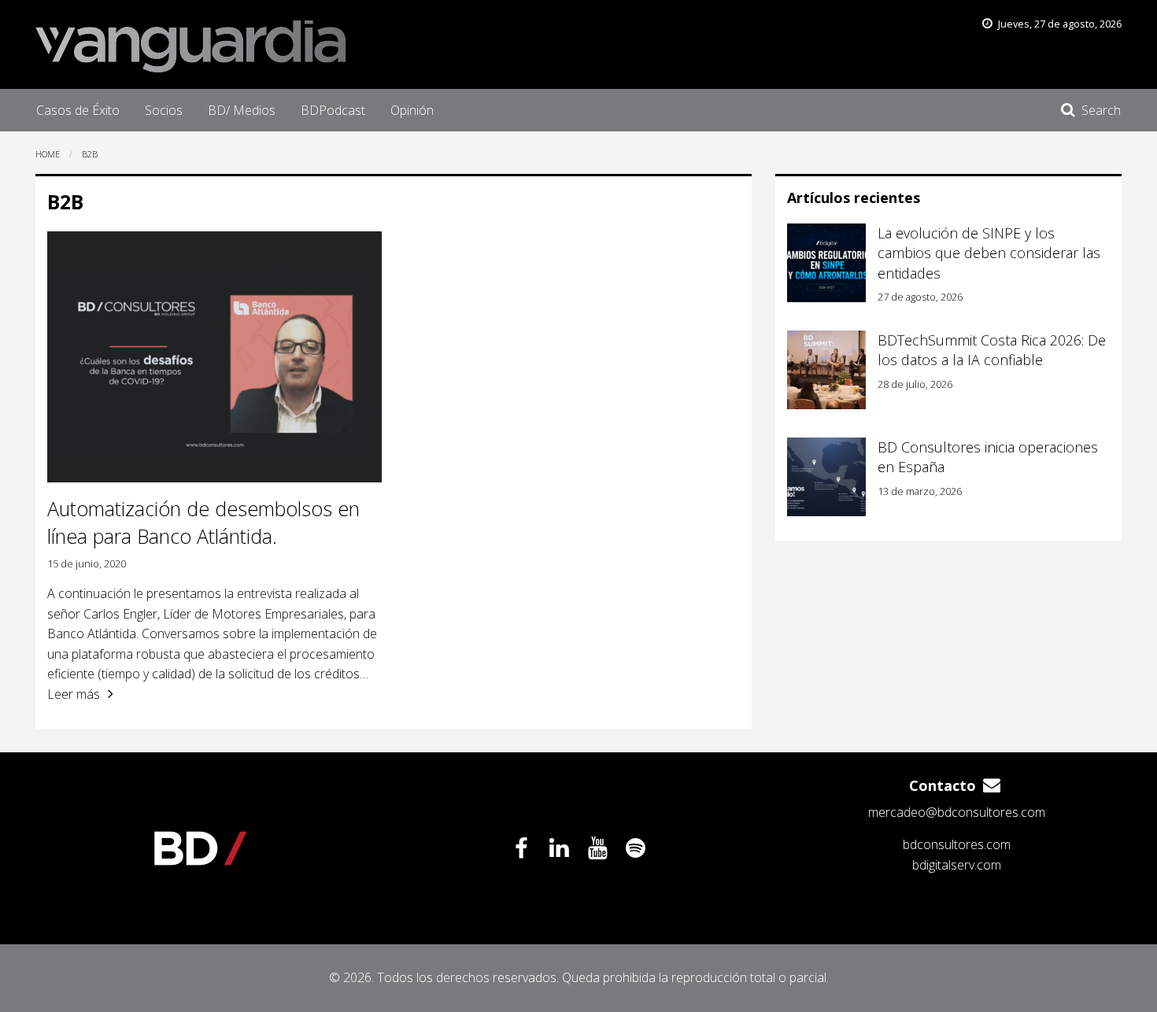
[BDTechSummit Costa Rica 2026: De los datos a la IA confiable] (826, 370)
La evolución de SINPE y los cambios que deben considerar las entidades (989, 252)
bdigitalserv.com (956, 864)
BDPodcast (333, 110)
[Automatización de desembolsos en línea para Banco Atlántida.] (214, 356)
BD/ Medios (241, 110)
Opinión (412, 110)
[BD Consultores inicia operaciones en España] (826, 477)
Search (1101, 110)
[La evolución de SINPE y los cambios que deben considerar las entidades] (826, 262)
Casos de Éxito (78, 110)
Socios (164, 110)
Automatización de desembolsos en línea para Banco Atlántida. (203, 522)
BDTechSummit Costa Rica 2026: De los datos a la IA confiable (992, 350)
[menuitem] (78, 110)
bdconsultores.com (957, 844)
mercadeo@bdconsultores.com (956, 812)
